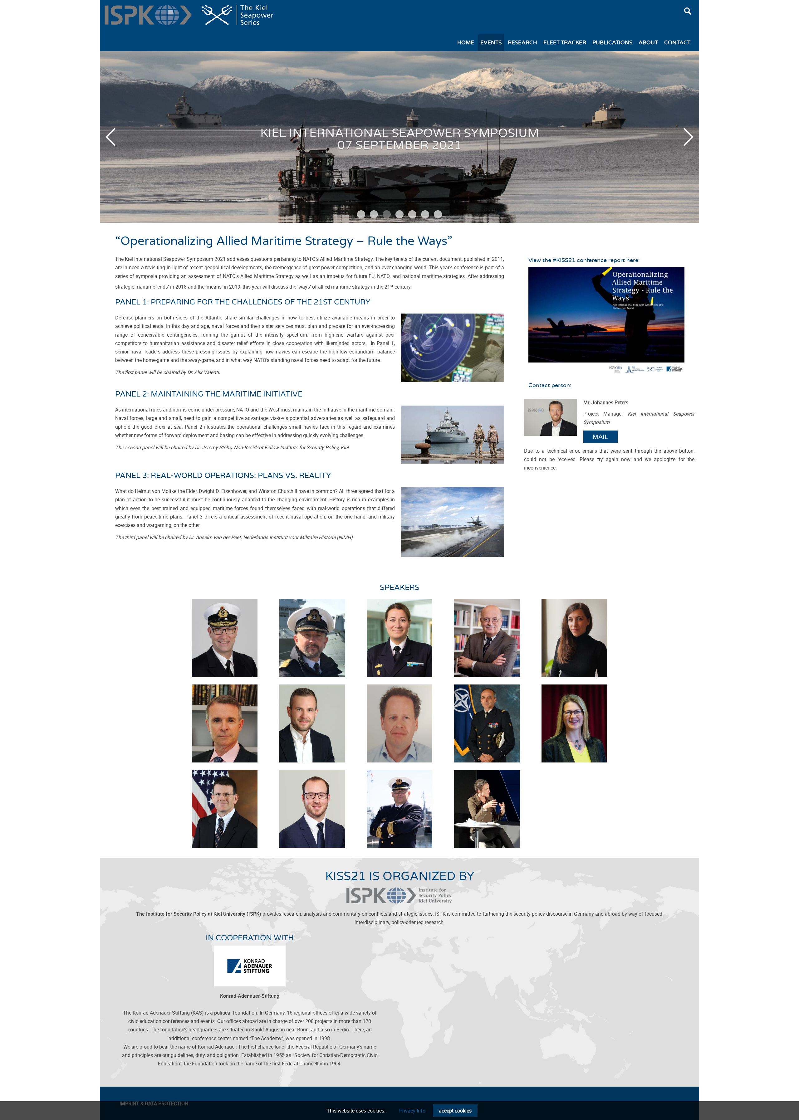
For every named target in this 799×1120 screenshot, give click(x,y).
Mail (600, 436)
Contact (677, 42)
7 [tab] (438, 214)
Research (522, 42)
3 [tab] (387, 214)
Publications (612, 42)
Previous (111, 137)
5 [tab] (412, 214)
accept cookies (455, 1110)
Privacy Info (412, 1110)
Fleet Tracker (564, 42)
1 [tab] (361, 214)
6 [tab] (425, 214)
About (648, 42)
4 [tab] (399, 214)
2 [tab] (374, 214)
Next (688, 137)
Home (465, 42)
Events (491, 42)
